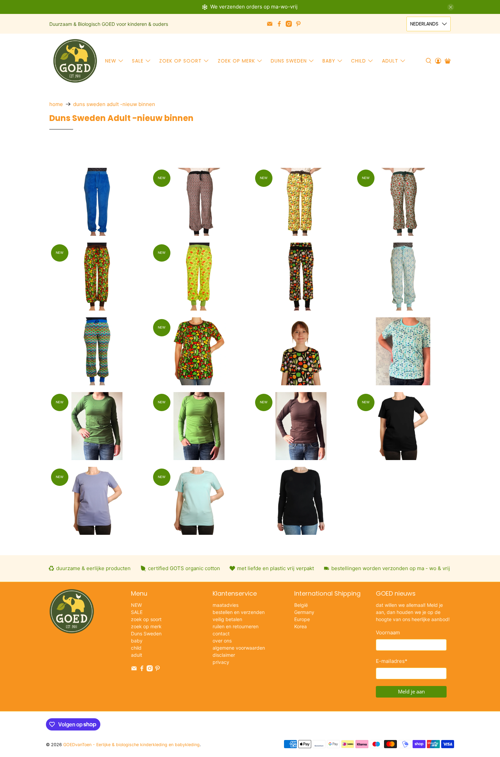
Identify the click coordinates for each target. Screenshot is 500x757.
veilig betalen (227, 619)
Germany (304, 612)
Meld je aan (411, 691)
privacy (221, 662)
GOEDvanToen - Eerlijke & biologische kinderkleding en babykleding (131, 744)
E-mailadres (391, 661)
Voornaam (388, 632)
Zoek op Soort (134, 156)
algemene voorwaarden (239, 648)
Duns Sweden (289, 60)
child (358, 60)
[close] (450, 7)
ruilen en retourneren (236, 626)
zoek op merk (236, 60)
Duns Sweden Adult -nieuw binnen (114, 104)
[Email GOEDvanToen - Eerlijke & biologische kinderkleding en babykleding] (270, 24)
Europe (302, 619)
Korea (300, 626)
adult (390, 60)
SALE (138, 60)
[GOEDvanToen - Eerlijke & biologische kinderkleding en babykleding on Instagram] (289, 24)
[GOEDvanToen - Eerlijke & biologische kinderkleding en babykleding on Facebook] (279, 24)
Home (56, 104)
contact (221, 633)
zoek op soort (180, 60)
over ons (222, 641)
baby (328, 60)
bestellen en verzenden (239, 612)
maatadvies (225, 605)
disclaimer (224, 655)
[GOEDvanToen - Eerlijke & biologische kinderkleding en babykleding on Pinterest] (298, 24)
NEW (110, 60)
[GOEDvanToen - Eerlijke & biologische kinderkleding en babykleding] (75, 61)
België (301, 605)
